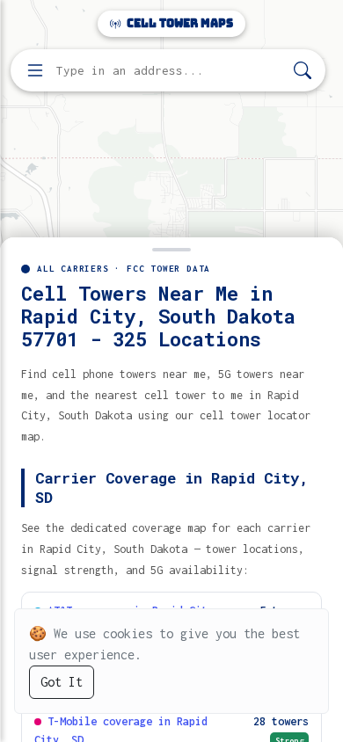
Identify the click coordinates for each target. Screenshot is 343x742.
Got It (61, 681)
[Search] (302, 71)
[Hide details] (171, 247)
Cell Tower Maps (178, 23)
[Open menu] (35, 70)
